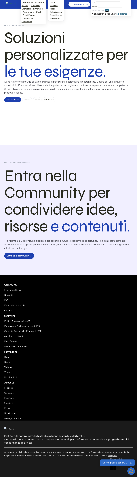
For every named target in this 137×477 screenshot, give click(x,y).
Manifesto (9, 398)
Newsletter (55, 18)
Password (95, 6)
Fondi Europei (29, 15)
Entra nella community (14, 305)
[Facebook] (111, 468)
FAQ (6, 300)
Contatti (8, 310)
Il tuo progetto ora (12, 290)
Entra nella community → (19, 255)
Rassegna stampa (12, 418)
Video (52, 8)
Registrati (121, 13)
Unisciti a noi (10, 413)
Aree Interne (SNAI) (32, 12)
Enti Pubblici (49, 100)
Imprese (27, 100)
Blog (6, 357)
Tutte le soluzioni (12, 100)
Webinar (54, 5)
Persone (8, 408)
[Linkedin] (114, 468)
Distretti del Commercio (27, 20)
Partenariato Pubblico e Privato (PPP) (22, 326)
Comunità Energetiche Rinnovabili (32, 7)
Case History (56, 15)
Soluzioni (8, 403)
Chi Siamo (9, 393)
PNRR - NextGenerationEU (17, 321)
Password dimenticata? (98, 10)
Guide (52, 2)
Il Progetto (9, 388)
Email (93, 2)
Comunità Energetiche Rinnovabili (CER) (23, 331)
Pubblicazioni (56, 12)
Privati (37, 100)
